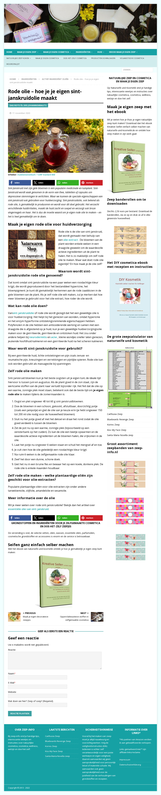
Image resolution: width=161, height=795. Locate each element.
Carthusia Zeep (114, 414)
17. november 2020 (21, 113)
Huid (99, 52)
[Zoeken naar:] (137, 69)
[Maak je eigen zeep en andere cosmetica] (80, 40)
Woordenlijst (13, 64)
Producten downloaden (103, 58)
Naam (11, 673)
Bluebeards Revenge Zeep (120, 419)
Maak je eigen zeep (26, 52)
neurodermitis (38, 337)
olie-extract (71, 240)
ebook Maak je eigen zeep (122, 52)
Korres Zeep (113, 424)
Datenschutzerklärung (130, 764)
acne (54, 337)
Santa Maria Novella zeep (120, 435)
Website (12, 691)
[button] (20, 182)
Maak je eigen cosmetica (56, 52)
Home (9, 52)
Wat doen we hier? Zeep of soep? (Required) (30, 701)
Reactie (12, 649)
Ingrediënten (83, 52)
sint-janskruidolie (23, 313)
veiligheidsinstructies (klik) (94, 746)
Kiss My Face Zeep (116, 429)
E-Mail (11, 682)
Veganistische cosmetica (132, 58)
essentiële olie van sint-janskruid (28, 509)
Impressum (124, 759)
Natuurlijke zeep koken (17, 58)
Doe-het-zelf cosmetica (75, 58)
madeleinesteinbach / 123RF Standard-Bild (36, 174)
